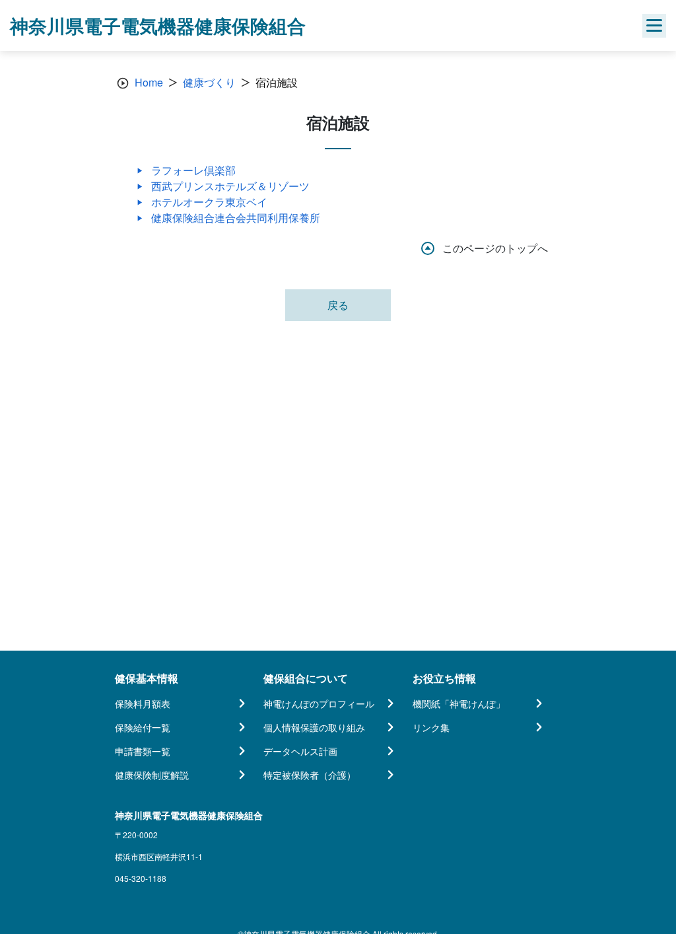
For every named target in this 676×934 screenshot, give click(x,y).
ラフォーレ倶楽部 (193, 170)
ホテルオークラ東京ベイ (209, 201)
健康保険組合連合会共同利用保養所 (235, 217)
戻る (338, 304)
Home (149, 82)
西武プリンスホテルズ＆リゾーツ (230, 186)
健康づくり (209, 82)
